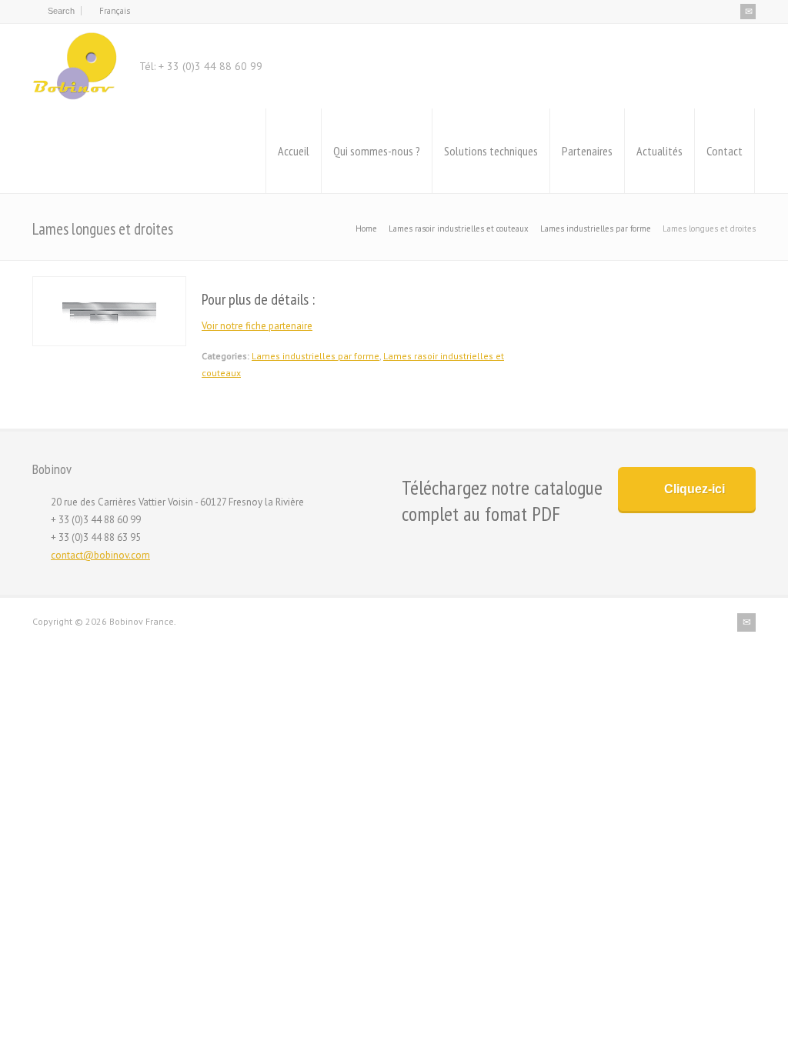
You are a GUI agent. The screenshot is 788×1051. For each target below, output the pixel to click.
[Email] (748, 11)
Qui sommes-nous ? (376, 150)
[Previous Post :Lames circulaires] (603, 290)
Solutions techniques (491, 150)
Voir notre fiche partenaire (257, 325)
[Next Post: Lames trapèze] (707, 290)
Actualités (659, 150)
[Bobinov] (75, 66)
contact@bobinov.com (100, 555)
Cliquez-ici (694, 488)
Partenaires (587, 150)
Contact (724, 150)
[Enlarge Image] (109, 285)
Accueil (293, 150)
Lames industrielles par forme (315, 356)
